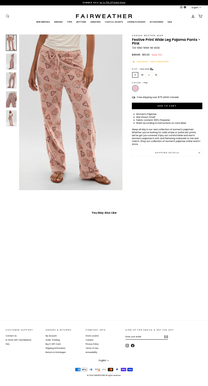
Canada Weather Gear (148, 35)
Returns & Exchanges (56, 352)
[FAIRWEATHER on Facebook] (132, 345)
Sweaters (95, 22)
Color (139, 83)
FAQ (7, 344)
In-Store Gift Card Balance (18, 340)
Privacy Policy (92, 344)
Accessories (156, 22)
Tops (69, 22)
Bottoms (81, 22)
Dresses (58, 22)
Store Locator (92, 336)
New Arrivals (43, 22)
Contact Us (11, 336)
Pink (135, 88)
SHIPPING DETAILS (167, 152)
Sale (170, 22)
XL (156, 74)
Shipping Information (55, 348)
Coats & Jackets (114, 22)
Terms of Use (92, 348)
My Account (51, 336)
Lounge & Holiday (136, 22)
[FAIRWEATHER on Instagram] (127, 345)
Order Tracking (53, 340)
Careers (89, 340)
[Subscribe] (166, 336)
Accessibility (91, 352)
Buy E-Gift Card (53, 344)
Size (141, 69)
